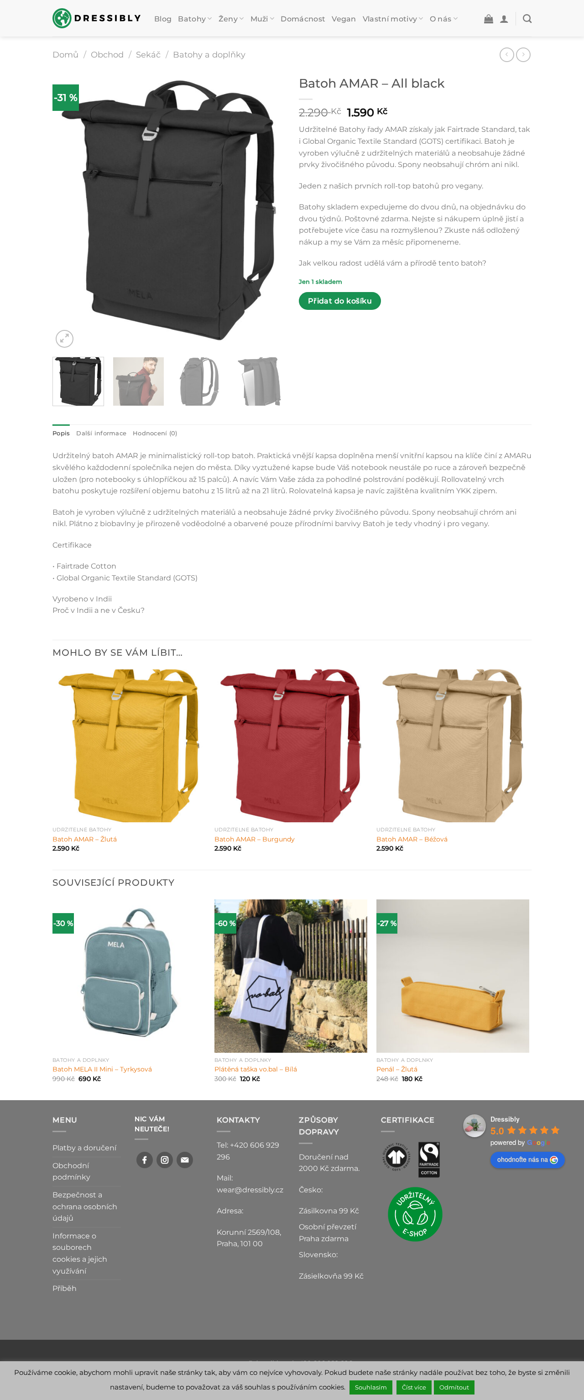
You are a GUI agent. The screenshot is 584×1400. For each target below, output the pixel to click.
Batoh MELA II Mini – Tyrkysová (102, 1069)
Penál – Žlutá (396, 1069)
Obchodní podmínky (71, 1171)
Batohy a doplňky (209, 54)
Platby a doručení (84, 1148)
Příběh (64, 1288)
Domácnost (303, 19)
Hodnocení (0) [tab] (155, 433)
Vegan (344, 19)
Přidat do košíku (340, 301)
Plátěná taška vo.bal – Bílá (255, 1069)
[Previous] (68, 210)
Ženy (228, 19)
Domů (65, 54)
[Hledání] (527, 18)
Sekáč (148, 54)
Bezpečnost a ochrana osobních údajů (84, 1206)
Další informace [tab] (101, 433)
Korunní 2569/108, (249, 1232)
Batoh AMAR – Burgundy (254, 839)
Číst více (414, 1387)
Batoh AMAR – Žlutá (84, 839)
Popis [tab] (61, 433)
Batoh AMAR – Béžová (412, 839)
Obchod (107, 54)
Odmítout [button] (454, 1387)
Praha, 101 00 (240, 1243)
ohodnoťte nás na (522, 1159)
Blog (163, 19)
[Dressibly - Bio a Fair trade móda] (96, 18)
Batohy (192, 19)
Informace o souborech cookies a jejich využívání (79, 1253)
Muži (259, 19)
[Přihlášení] (504, 19)
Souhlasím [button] (371, 1387)
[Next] (269, 210)
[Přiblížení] (64, 339)
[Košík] (488, 19)
